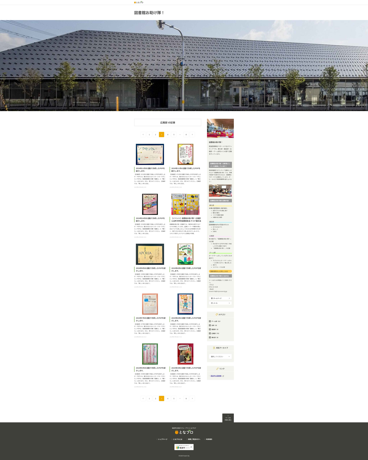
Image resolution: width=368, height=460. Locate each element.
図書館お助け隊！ (149, 12)
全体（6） (215, 325)
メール (215, 303)
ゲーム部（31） (216, 321)
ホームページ (217, 298)
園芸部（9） (215, 329)
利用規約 (209, 439)
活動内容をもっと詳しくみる (219, 271)
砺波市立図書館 (216, 376)
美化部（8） (215, 337)
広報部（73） (216, 333)
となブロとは (177, 439)
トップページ (162, 439)
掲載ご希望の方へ (194, 439)
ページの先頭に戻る (228, 419)
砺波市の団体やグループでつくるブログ (184, 428)
